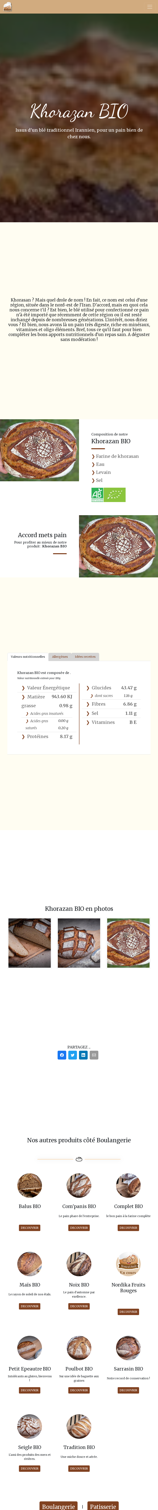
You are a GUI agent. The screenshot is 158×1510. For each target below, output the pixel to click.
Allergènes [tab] (60, 657)
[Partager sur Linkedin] (83, 1055)
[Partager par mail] (94, 1055)
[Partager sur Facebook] (62, 1055)
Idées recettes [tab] (85, 657)
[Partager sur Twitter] (72, 1055)
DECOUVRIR (29, 1228)
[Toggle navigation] (150, 7)
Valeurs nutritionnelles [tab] (28, 657)
